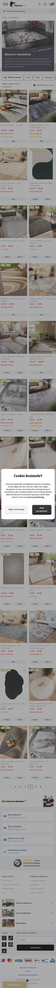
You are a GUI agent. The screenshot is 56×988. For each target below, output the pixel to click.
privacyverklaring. (36, 497)
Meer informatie (16, 509)
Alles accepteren (41, 509)
